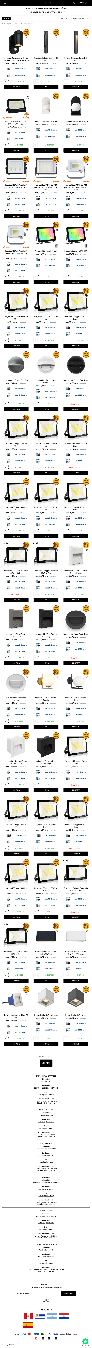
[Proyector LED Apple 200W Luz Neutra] (76, 301)
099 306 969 (50, 1189)
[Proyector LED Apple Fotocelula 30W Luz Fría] (46, 555)
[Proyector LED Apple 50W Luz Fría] (46, 428)
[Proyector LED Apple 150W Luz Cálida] (76, 809)
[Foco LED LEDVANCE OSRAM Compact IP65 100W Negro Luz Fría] (16, 169)
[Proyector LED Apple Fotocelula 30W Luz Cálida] (16, 555)
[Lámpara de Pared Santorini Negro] (76, 682)
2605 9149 (37, 1088)
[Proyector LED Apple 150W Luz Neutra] (46, 872)
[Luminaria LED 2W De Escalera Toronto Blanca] (76, 555)
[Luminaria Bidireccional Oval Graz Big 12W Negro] (46, 936)
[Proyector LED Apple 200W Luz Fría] (46, 301)
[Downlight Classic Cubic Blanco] (46, 999)
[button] (74, 3)
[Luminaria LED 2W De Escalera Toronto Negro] (46, 618)
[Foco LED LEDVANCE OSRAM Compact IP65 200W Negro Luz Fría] (46, 169)
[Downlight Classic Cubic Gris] (76, 999)
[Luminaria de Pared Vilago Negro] (76, 618)
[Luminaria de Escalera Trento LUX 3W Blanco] (16, 745)
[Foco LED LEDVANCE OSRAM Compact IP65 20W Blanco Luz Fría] (16, 235)
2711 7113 (41, 1122)
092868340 (50, 1122)
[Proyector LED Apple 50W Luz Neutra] (76, 428)
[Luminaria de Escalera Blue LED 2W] (16, 999)
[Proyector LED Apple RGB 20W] (46, 235)
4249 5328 (41, 1223)
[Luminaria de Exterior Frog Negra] (76, 364)
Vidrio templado (22, 24)
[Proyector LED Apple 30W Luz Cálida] (76, 745)
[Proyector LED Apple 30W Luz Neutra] (46, 809)
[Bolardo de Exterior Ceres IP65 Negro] (76, 42)
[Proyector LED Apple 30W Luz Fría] (16, 809)
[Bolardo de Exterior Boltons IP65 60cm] (46, 42)
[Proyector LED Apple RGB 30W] (76, 235)
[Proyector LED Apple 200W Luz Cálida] (16, 301)
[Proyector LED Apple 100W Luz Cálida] (16, 491)
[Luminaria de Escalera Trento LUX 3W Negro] (46, 745)
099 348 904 (50, 1155)
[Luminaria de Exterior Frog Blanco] (46, 364)
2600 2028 (45, 1088)
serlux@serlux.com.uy (46, 1095)
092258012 (50, 1223)
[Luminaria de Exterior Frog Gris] (16, 364)
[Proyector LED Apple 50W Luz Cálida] (16, 428)
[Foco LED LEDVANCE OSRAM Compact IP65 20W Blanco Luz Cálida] (76, 169)
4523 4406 (41, 1256)
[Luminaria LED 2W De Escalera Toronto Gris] (16, 618)
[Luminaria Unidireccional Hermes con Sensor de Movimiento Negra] (16, 42)
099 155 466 (50, 1256)
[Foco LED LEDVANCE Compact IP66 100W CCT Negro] (16, 106)
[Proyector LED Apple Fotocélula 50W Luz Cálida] (76, 872)
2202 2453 (41, 1155)
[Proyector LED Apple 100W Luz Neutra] (76, 491)
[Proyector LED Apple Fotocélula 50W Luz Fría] (16, 936)
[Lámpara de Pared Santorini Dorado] (46, 682)
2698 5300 (41, 1189)
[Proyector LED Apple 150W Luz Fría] (16, 872)
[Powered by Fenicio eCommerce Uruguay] (86, 1345)
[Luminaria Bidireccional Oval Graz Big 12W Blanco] (76, 936)
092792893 (54, 1088)
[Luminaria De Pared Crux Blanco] (46, 106)
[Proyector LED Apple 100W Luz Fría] (46, 491)
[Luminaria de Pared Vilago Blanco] (16, 682)
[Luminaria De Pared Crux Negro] (76, 106)
